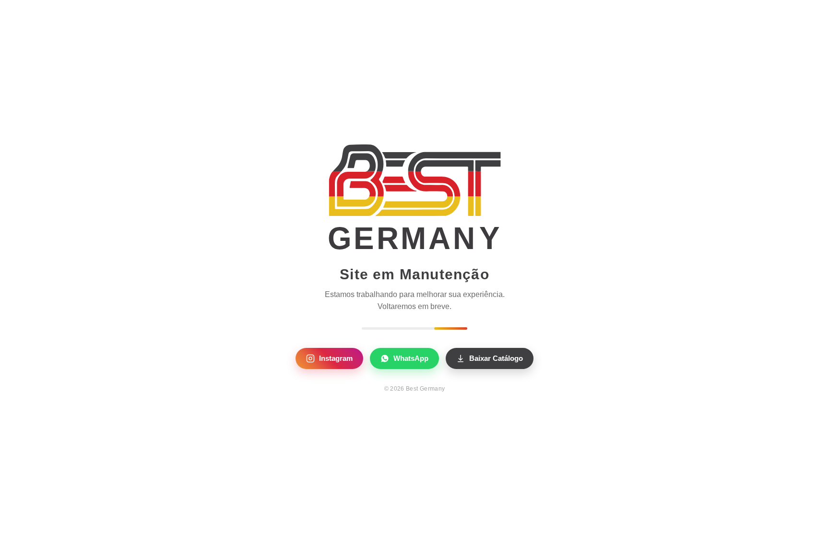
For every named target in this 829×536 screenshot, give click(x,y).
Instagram (336, 358)
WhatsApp (410, 358)
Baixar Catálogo (496, 358)
